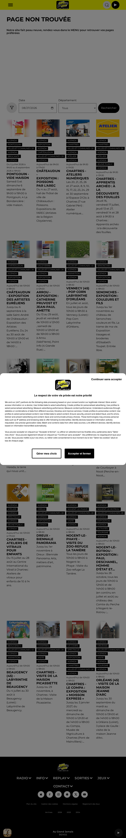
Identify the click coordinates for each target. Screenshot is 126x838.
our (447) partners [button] (20, 402)
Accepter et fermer (79, 453)
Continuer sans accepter (106, 379)
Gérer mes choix (46, 453)
